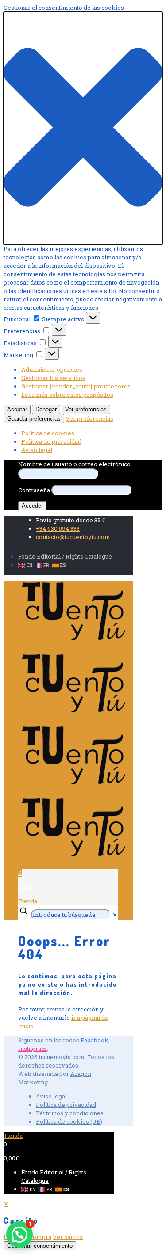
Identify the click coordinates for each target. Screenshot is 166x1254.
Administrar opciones (51, 369)
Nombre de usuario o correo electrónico (74, 464)
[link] (114, 915)
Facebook (94, 1040)
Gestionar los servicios (53, 378)
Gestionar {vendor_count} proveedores (76, 386)
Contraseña (34, 490)
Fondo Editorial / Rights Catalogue (65, 556)
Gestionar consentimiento (40, 1246)
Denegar (46, 409)
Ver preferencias (86, 409)
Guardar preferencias (34, 418)
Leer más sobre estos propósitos (67, 395)
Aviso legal (36, 450)
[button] (83, 128)
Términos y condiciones (70, 1113)
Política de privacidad (51, 441)
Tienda (27, 901)
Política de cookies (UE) (69, 1121)
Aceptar (17, 409)
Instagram (32, 1049)
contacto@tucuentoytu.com (73, 537)
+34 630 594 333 (58, 528)
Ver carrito (68, 1237)
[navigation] (83, 1220)
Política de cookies (47, 433)
